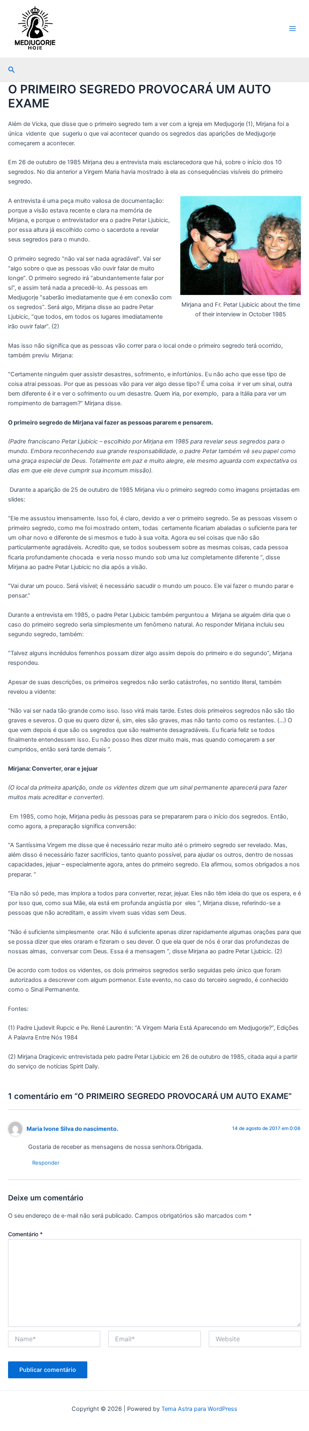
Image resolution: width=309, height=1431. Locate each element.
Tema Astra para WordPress (199, 1408)
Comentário (25, 1234)
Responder (46, 1162)
